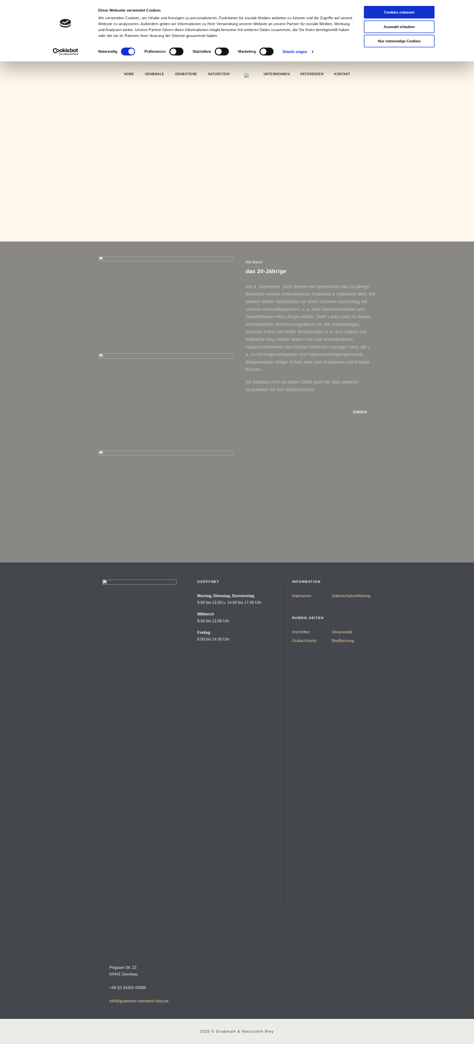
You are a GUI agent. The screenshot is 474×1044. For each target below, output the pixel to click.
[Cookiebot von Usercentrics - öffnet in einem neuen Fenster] (65, 51)
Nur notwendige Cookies (399, 41)
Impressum (301, 596)
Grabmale (154, 74)
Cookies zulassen (399, 12)
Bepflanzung (343, 641)
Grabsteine (186, 74)
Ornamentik (342, 632)
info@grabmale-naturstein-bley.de (139, 1001)
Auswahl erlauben (399, 27)
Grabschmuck (304, 641)
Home (129, 74)
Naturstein (219, 74)
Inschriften (301, 632)
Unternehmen (277, 74)
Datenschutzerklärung (351, 596)
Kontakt (342, 74)
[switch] (176, 51)
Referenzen (311, 74)
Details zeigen (295, 52)
